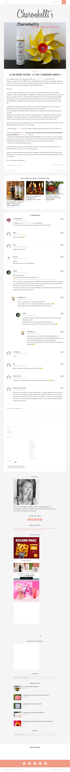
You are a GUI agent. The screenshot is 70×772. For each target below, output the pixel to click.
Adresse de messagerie (9, 432)
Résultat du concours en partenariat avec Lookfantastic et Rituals (33, 197)
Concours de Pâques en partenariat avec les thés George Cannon (53, 197)
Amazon (25, 530)
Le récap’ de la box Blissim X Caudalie (32, 704)
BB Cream (38, 79)
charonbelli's (22, 297)
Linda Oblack (17, 376)
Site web (9, 437)
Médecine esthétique (19, 388)
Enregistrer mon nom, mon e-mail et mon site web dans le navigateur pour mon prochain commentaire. (32, 450)
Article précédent (12, 170)
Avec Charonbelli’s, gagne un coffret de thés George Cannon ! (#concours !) (15, 203)
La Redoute (49, 528)
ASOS (53, 528)
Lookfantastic (42, 528)
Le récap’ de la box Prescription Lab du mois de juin (35, 695)
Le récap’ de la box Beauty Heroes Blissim (33, 712)
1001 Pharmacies (34, 528)
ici (62, 128)
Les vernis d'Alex (28, 223)
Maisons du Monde (33, 530)
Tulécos (43, 79)
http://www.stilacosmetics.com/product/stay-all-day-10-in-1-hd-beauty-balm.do (35, 279)
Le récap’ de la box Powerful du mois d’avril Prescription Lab (37, 721)
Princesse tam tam (18, 530)
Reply (62, 218)
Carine (15, 271)
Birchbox (16, 528)
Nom (8, 427)
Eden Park (41, 530)
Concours (35, 71)
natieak (15, 257)
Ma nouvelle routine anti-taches (30, 686)
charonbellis (19, 165)
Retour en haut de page (58, 769)
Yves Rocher (26, 528)
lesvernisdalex (17, 218)
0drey (14, 233)
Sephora (20, 528)
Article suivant (58, 170)
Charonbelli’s (23, 135)
